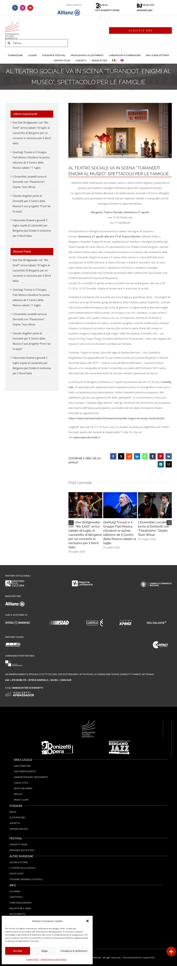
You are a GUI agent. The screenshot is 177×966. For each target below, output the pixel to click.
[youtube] (30, 8)
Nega (44, 950)
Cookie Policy (32, 959)
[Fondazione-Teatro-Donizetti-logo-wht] (88, 722)
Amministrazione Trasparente (139, 957)
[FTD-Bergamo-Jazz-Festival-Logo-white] (119, 742)
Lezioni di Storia (19, 862)
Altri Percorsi (17, 817)
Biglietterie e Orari (20, 908)
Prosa (13, 811)
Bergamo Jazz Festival (22, 850)
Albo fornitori (22, 765)
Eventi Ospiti (17, 873)
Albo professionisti (25, 771)
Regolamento (17, 913)
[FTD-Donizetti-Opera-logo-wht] (57, 742)
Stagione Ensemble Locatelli (26, 879)
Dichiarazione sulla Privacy (53, 959)
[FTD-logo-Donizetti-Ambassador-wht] (19, 693)
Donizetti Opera (19, 844)
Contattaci (16, 897)
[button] (87, 921)
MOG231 (18, 794)
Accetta (17, 950)
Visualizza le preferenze (73, 950)
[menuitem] (114, 61)
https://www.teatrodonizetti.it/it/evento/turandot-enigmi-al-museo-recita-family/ (116, 418)
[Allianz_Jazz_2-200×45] (12, 23)
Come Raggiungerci (21, 902)
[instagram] (23, 8)
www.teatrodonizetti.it (86, 437)
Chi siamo (15, 891)
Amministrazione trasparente (31, 777)
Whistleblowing (23, 788)
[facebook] (15, 8)
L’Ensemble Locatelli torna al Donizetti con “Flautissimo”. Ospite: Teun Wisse (29, 182)
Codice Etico (21, 782)
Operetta (15, 823)
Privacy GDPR (21, 799)
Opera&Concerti (19, 828)
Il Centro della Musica (23, 867)
